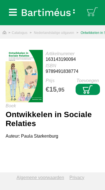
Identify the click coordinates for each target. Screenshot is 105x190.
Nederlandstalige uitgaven (54, 33)
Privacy (76, 177)
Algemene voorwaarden (40, 177)
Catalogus (19, 33)
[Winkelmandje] (93, 11)
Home (4, 33)
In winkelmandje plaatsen (88, 89)
